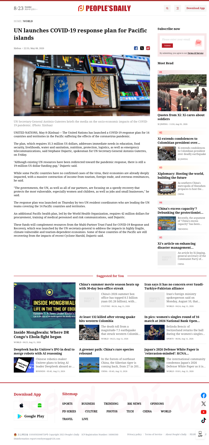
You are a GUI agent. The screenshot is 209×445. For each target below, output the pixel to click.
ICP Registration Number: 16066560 (100, 434)
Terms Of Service (195, 53)
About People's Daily (176, 434)
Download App (196, 8)
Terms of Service (153, 434)
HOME (17, 21)
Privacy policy (134, 434)
